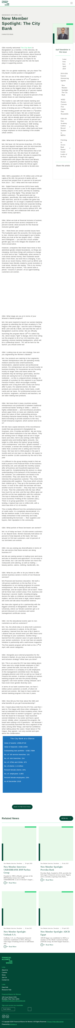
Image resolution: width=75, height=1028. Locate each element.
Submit (29, 1009)
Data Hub (5, 987)
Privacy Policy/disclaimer (55, 1021)
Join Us (4, 977)
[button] (71, 3)
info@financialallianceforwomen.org (13, 1001)
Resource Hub (6, 990)
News (4, 975)
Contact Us (5, 980)
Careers (4, 972)
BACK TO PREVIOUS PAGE (22, 807)
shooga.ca (13, 1024)
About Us (5, 970)
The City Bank (26, 48)
